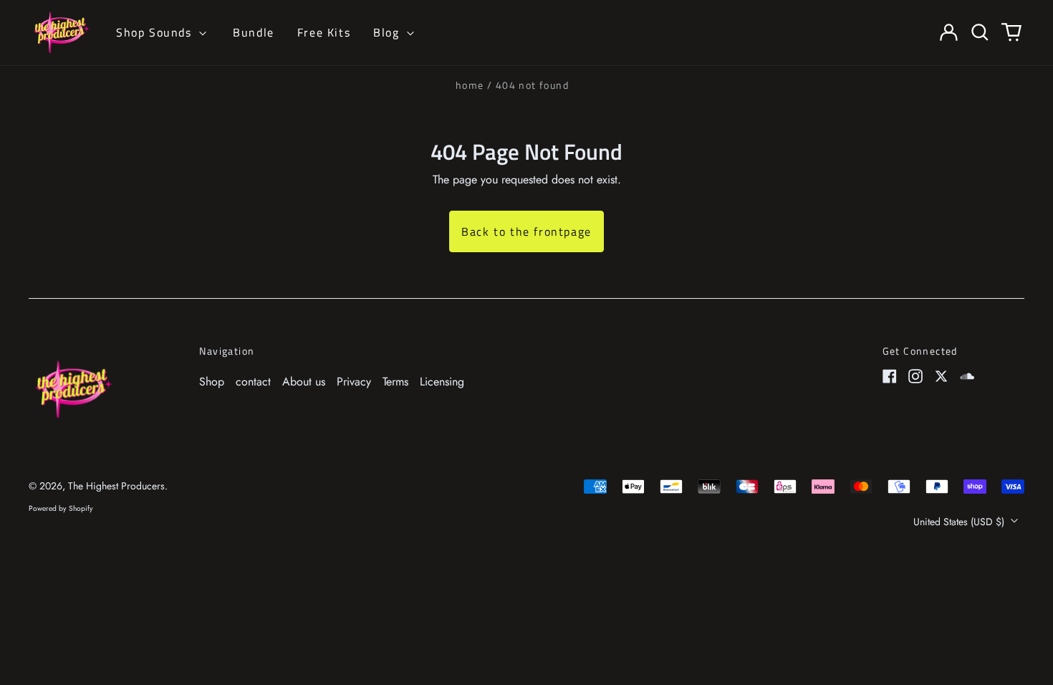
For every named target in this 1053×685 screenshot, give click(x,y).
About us (303, 381)
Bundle (253, 32)
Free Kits (323, 32)
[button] (980, 32)
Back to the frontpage (526, 231)
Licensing (442, 381)
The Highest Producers (116, 486)
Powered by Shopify (61, 508)
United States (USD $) (960, 521)
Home (470, 84)
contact (253, 381)
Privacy (354, 381)
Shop (211, 381)
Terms (395, 381)
